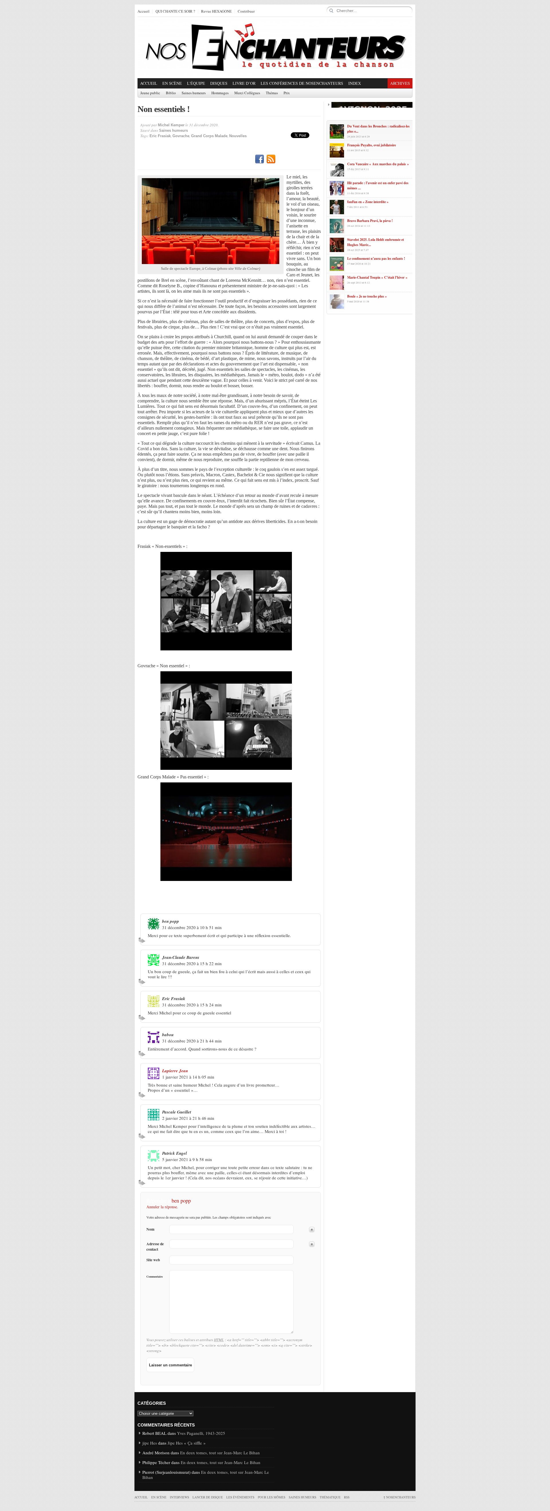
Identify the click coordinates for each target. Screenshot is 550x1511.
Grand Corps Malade (209, 136)
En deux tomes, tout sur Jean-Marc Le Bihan (220, 1452)
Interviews (179, 1497)
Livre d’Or (244, 83)
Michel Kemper (171, 125)
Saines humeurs (194, 93)
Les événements (240, 1497)
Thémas (272, 93)
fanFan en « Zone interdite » (367, 201)
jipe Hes (149, 1443)
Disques (218, 83)
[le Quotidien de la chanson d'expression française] (275, 47)
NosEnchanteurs (399, 1497)
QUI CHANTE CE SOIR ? (175, 11)
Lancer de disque (207, 1497)
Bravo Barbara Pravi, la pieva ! (370, 220)
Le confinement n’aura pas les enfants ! (376, 258)
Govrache (180, 136)
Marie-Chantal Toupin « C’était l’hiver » (377, 277)
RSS (271, 159)
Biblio (171, 93)
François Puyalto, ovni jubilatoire (371, 145)
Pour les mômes (271, 1497)
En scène (172, 83)
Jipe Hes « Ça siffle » (187, 1443)
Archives (400, 83)
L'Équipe (196, 83)
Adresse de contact (155, 1246)
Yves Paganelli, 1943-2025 (201, 1433)
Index (354, 83)
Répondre (143, 940)
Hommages (220, 93)
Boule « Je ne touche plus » (367, 296)
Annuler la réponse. (162, 1206)
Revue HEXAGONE (216, 11)
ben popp (181, 1200)
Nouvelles (238, 136)
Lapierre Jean (175, 1071)
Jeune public (150, 93)
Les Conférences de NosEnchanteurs (302, 83)
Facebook (259, 159)
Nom (150, 1229)
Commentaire (154, 1276)
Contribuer (246, 11)
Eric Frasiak (160, 136)
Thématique (330, 1497)
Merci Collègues (247, 93)
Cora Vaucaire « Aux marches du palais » (378, 164)
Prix (287, 93)
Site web (153, 1260)
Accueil (144, 11)
